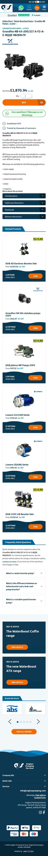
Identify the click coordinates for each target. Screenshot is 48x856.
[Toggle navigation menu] (44, 8)
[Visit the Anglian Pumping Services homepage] (6, 8)
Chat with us (40, 795)
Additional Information (14, 203)
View (35, 276)
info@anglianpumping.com (33, 790)
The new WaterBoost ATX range (21, 668)
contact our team (9, 561)
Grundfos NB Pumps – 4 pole (15, 28)
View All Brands (24, 731)
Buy (24, 102)
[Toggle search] (29, 8)
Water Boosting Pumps (23, 21)
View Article (17, 647)
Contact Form (40, 797)
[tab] (17, 722)
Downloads (9, 209)
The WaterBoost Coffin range (22, 633)
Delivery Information (13, 216)
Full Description (11, 196)
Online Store (7, 21)
